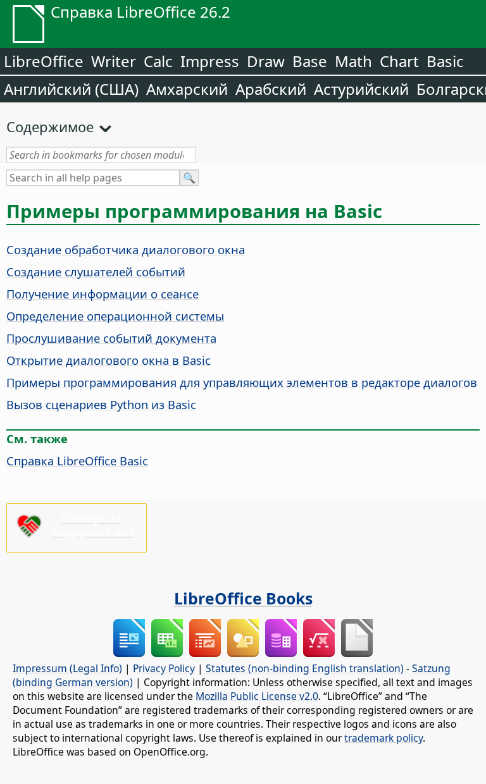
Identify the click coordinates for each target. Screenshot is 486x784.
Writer (113, 61)
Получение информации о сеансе (102, 294)
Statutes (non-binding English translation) (305, 668)
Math (353, 61)
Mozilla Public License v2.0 (257, 696)
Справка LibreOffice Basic (77, 461)
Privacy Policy (164, 668)
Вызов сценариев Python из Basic (101, 404)
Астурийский (361, 88)
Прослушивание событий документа (111, 338)
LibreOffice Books (243, 598)
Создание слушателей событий (95, 271)
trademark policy (383, 738)
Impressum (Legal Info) (67, 668)
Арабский (270, 88)
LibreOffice (44, 61)
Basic (445, 61)
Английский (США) (71, 88)
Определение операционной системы (115, 316)
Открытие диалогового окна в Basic (108, 360)
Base (309, 61)
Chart (399, 61)
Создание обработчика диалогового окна (125, 249)
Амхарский (187, 88)
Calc (158, 61)
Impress (209, 61)
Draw (266, 61)
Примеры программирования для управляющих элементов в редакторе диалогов (241, 382)
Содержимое (50, 126)
